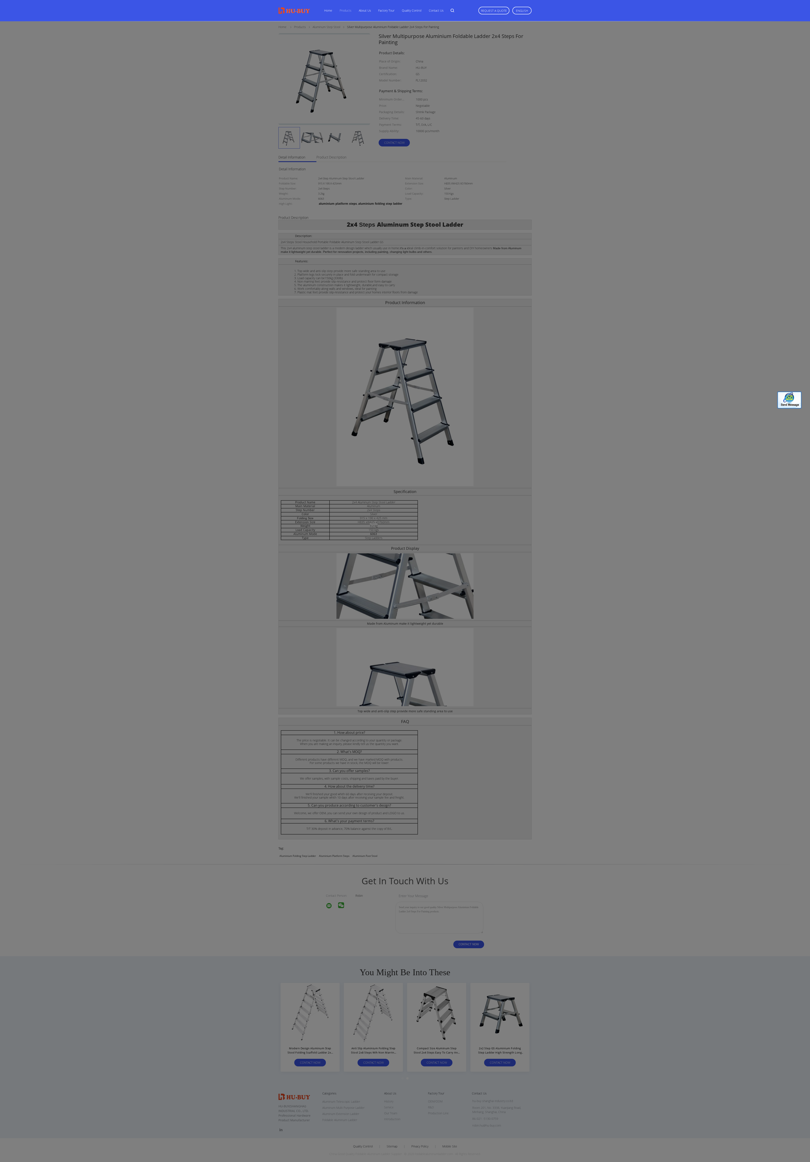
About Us (365, 10)
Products (345, 10)
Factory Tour (386, 10)
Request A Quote (494, 11)
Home (328, 10)
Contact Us (436, 10)
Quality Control (411, 10)
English (522, 11)
